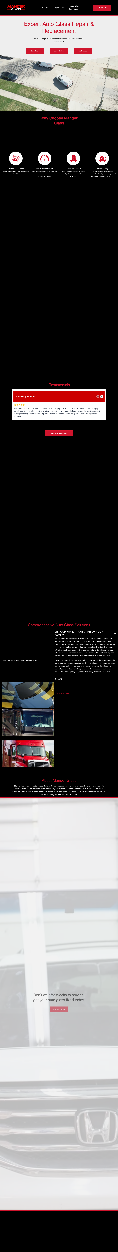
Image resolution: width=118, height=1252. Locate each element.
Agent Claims (60, 7)
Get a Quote (45, 7)
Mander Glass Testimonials (74, 7)
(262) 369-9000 (104, 8)
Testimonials (83, 51)
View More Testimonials (59, 433)
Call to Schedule (65, 694)
